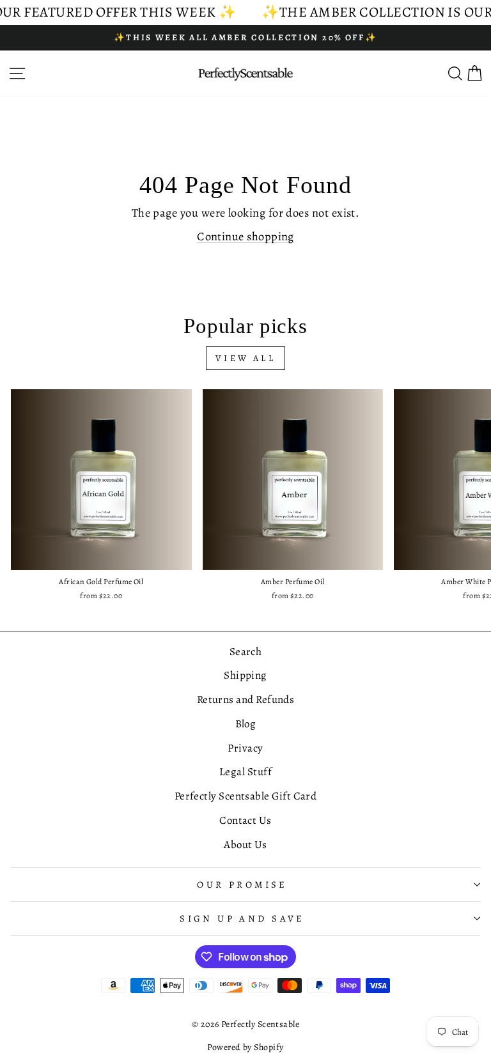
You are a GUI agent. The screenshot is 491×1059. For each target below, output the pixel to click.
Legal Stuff (245, 771)
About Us (245, 844)
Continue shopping (245, 236)
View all (245, 358)
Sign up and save (242, 918)
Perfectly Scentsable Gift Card (246, 796)
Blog (245, 723)
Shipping (245, 675)
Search (246, 651)
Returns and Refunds (246, 699)
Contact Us (245, 820)
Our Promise (242, 884)
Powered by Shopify (245, 1047)
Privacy (245, 748)
